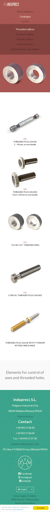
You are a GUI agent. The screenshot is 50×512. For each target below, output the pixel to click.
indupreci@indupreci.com (25, 443)
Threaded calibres (25, 29)
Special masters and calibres (25, 49)
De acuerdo (40, 508)
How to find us (25, 416)
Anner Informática (25, 503)
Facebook (26, 473)
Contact (25, 21)
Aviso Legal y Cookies (25, 495)
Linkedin (26, 480)
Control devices (25, 44)
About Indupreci (25, 11)
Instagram (26, 477)
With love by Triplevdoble (25, 499)
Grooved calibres (25, 34)
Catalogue (25, 16)
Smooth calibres (25, 39)
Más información (18, 509)
